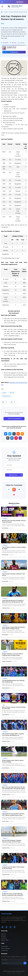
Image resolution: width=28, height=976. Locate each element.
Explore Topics (4, 940)
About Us (3, 934)
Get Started (20, 2)
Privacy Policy (4, 946)
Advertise (3, 936)
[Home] (2, 12)
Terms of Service (5, 948)
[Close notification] (26, 2)
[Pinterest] (14, 494)
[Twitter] (19, 489)
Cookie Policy (4, 950)
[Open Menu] (2, 6)
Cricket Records (7, 396)
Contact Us (4, 938)
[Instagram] (14, 489)
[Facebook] (9, 489)
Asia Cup (12, 392)
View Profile (15, 52)
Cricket (5, 11)
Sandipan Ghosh (11, 47)
